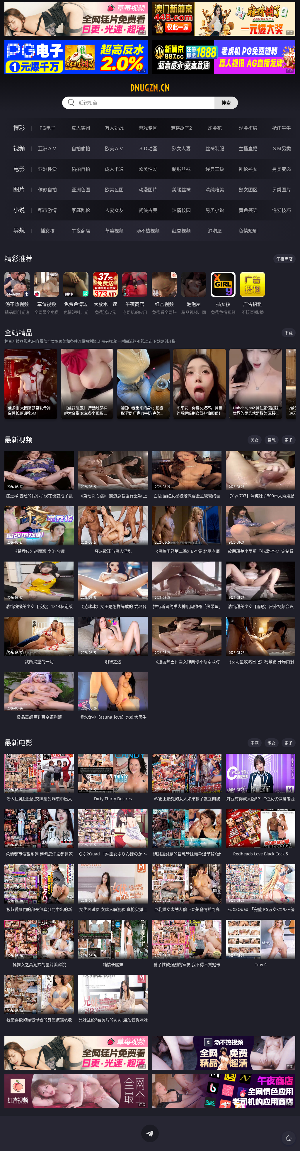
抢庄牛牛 (281, 128)
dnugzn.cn (150, 88)
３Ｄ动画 (148, 148)
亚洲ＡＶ (47, 148)
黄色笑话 (248, 210)
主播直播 (248, 148)
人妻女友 (114, 210)
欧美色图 (114, 189)
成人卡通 (114, 169)
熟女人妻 (181, 148)
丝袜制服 (214, 148)
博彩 (19, 128)
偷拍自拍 (80, 169)
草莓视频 (114, 230)
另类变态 (281, 169)
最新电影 (18, 742)
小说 (19, 210)
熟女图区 (248, 189)
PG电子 (47, 128)
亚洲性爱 (47, 169)
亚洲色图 (80, 189)
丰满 (254, 743)
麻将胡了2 (181, 128)
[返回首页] (289, 1138)
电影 (19, 169)
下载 (288, 333)
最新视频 (18, 439)
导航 (19, 231)
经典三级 (214, 169)
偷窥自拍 (47, 189)
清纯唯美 (214, 189)
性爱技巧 (281, 210)
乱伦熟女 (248, 169)
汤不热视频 (148, 230)
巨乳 (271, 440)
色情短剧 (248, 230)
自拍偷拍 (80, 148)
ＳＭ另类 (281, 148)
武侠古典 (148, 210)
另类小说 (214, 210)
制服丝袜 (181, 169)
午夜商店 (80, 230)
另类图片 (281, 189)
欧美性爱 (148, 169)
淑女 (271, 743)
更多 (288, 440)
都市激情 (47, 210)
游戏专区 (148, 128)
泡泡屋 (215, 230)
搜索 (226, 103)
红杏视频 (181, 230)
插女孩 (47, 230)
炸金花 (215, 128)
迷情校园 (181, 210)
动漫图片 (148, 189)
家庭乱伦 (80, 210)
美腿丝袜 (181, 189)
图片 (19, 189)
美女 (254, 440)
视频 (19, 148)
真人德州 (80, 128)
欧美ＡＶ (114, 148)
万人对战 (114, 128)
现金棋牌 (248, 128)
